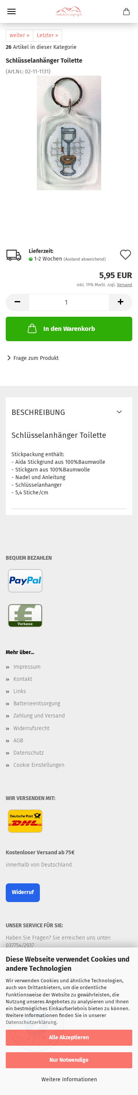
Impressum (27, 667)
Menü (11, 11)
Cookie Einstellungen (38, 765)
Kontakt (22, 679)
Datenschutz (28, 753)
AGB (18, 740)
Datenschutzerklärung (31, 1022)
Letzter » (47, 35)
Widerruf (23, 892)
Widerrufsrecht (31, 728)
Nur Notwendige (69, 1060)
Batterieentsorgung (36, 703)
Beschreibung (38, 412)
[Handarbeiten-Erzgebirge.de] (68, 11)
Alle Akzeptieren (69, 1037)
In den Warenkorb (69, 329)
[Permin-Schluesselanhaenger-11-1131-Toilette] (69, 133)
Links (19, 691)
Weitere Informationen (69, 1079)
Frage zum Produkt (36, 358)
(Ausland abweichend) (85, 259)
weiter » (20, 35)
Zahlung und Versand (39, 716)
